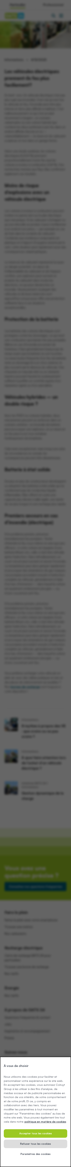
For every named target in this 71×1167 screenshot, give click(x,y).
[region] (35, 1112)
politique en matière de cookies (45, 1121)
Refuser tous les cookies (35, 1143)
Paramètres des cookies (35, 1153)
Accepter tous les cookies (35, 1133)
